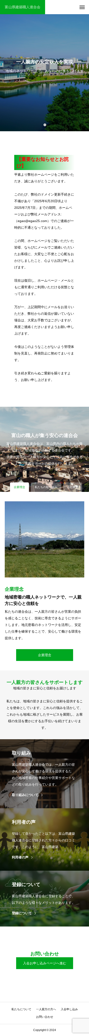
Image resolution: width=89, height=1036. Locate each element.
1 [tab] (45, 124)
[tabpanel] (44, 65)
